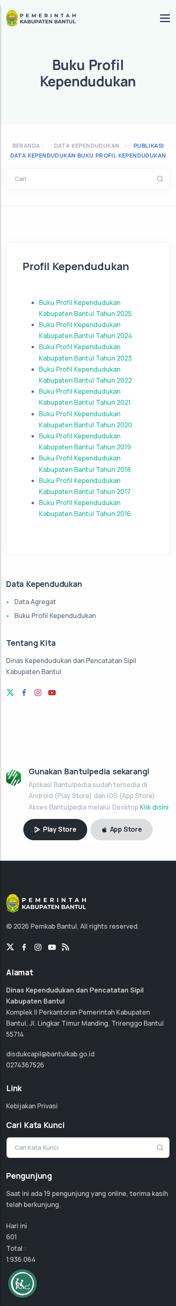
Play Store (59, 829)
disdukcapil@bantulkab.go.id (50, 1053)
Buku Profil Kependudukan (55, 615)
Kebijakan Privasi (32, 1105)
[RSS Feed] (65, 947)
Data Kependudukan (87, 145)
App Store (125, 829)
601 (11, 1236)
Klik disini (154, 807)
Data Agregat (35, 601)
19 (47, 1193)
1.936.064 (21, 1259)
